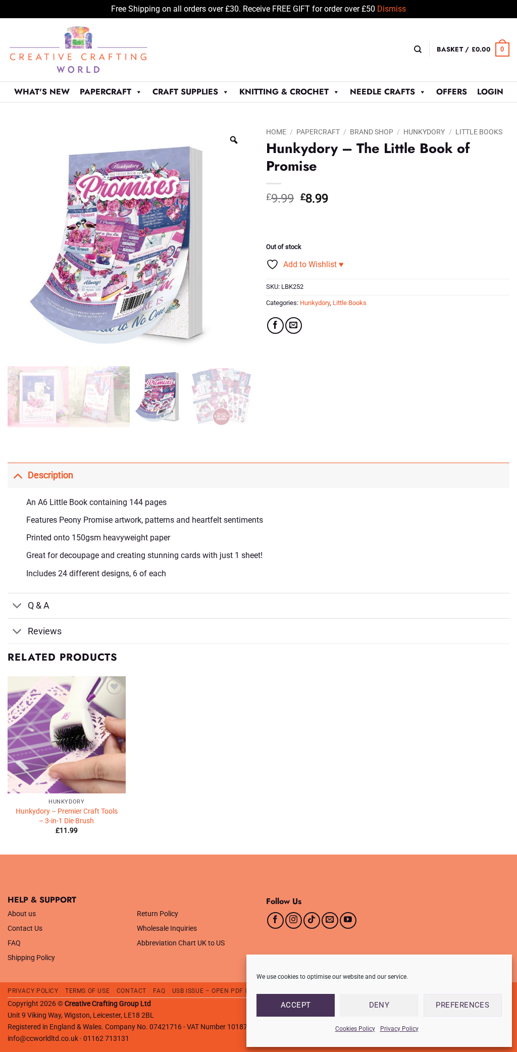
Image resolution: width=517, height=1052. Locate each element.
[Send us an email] (330, 920)
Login (490, 91)
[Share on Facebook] (275, 325)
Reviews (45, 631)
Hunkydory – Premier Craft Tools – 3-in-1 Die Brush (67, 816)
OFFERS (451, 91)
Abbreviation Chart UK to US (181, 943)
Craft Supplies (185, 91)
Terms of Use (87, 990)
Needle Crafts (382, 91)
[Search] (418, 49)
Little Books (478, 132)
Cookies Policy (355, 1028)
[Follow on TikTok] (311, 920)
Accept (296, 1005)
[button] (473, 49)
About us (22, 914)
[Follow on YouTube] (348, 920)
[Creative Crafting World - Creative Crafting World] (97, 49)
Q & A (38, 605)
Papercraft (105, 91)
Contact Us (25, 928)
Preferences (462, 1005)
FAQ (14, 943)
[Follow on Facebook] (275, 920)
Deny (379, 1005)
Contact (131, 990)
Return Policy (157, 914)
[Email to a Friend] (293, 325)
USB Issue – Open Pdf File (215, 990)
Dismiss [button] (391, 9)
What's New (42, 91)
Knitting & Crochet (284, 91)
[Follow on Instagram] (293, 920)
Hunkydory (424, 132)
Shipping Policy (31, 958)
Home (276, 132)
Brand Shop (371, 132)
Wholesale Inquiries (167, 928)
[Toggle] (17, 475)
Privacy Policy (399, 1028)
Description (50, 475)
